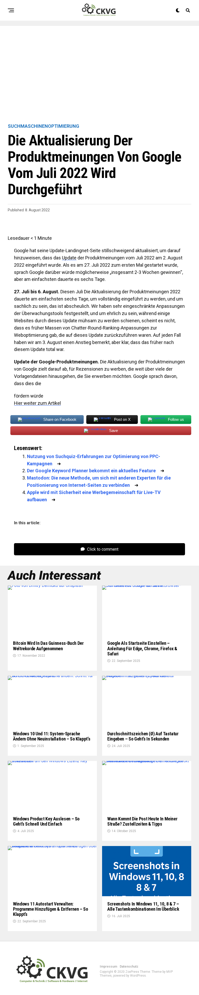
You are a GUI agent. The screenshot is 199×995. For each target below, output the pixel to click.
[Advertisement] (99, 75)
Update (69, 257)
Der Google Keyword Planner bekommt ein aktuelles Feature (91, 470)
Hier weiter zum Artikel (37, 403)
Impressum (108, 966)
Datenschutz (129, 966)
